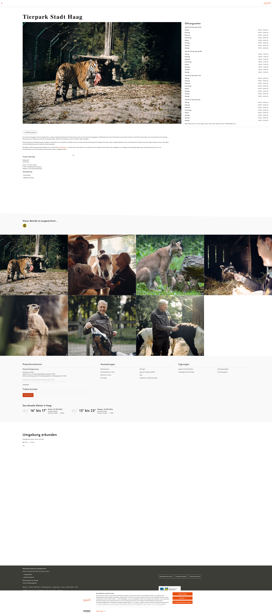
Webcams (25, 587)
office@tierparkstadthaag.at (34, 166)
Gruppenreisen (56, 587)
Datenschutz (31, 590)
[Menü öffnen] (1, 3)
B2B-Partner (37, 587)
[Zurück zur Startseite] (267, 3)
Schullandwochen (46, 587)
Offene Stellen (70, 587)
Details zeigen (99, 611)
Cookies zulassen (182, 594)
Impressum (60, 590)
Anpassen (181, 598)
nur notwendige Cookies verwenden (182, 602)
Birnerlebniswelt (62, 147)
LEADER (25, 590)
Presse (63, 587)
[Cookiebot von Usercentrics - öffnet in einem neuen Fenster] (87, 611)
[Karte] (5, 3)
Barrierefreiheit (40, 590)
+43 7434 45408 (31, 165)
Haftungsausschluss (50, 590)
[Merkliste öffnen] (7, 3)
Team (76, 587)
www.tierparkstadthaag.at (35, 168)
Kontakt (31, 587)
